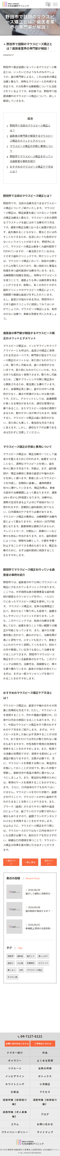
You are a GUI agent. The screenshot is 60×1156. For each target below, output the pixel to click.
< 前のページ (11, 862)
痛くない (11, 970)
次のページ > (48, 862)
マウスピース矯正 (34, 970)
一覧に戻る (30, 862)
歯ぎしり (31, 956)
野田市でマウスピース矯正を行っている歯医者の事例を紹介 (31, 158)
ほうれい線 (12, 977)
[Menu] (55, 4)
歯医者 (20, 956)
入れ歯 (20, 963)
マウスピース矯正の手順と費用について (31, 148)
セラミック (43, 963)
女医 (21, 970)
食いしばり (43, 956)
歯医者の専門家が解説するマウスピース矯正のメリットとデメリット (31, 138)
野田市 (10, 956)
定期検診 (31, 963)
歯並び (10, 963)
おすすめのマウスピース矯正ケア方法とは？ (31, 169)
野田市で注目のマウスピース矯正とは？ (30, 128)
